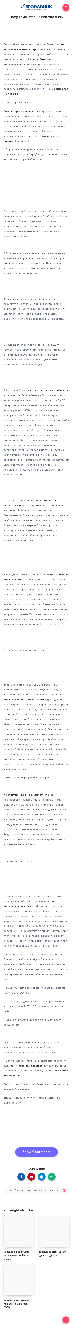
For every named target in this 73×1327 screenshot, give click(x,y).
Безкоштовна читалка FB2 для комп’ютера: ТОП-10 (16, 1304)
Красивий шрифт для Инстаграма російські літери (16, 1255)
